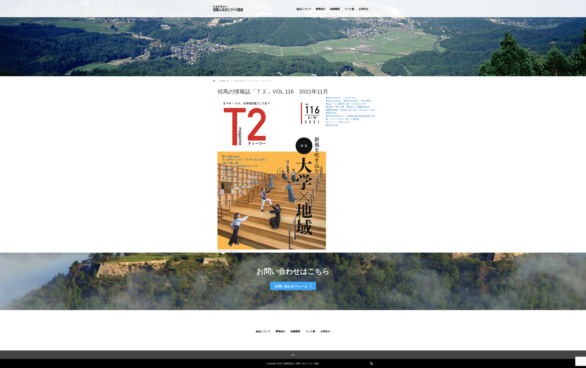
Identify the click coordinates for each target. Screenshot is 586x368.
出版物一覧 (224, 81)
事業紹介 (321, 9)
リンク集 (349, 9)
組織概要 (335, 9)
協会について (304, 9)
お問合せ (364, 9)
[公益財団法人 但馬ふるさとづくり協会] (228, 8)
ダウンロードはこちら (228, 251)
